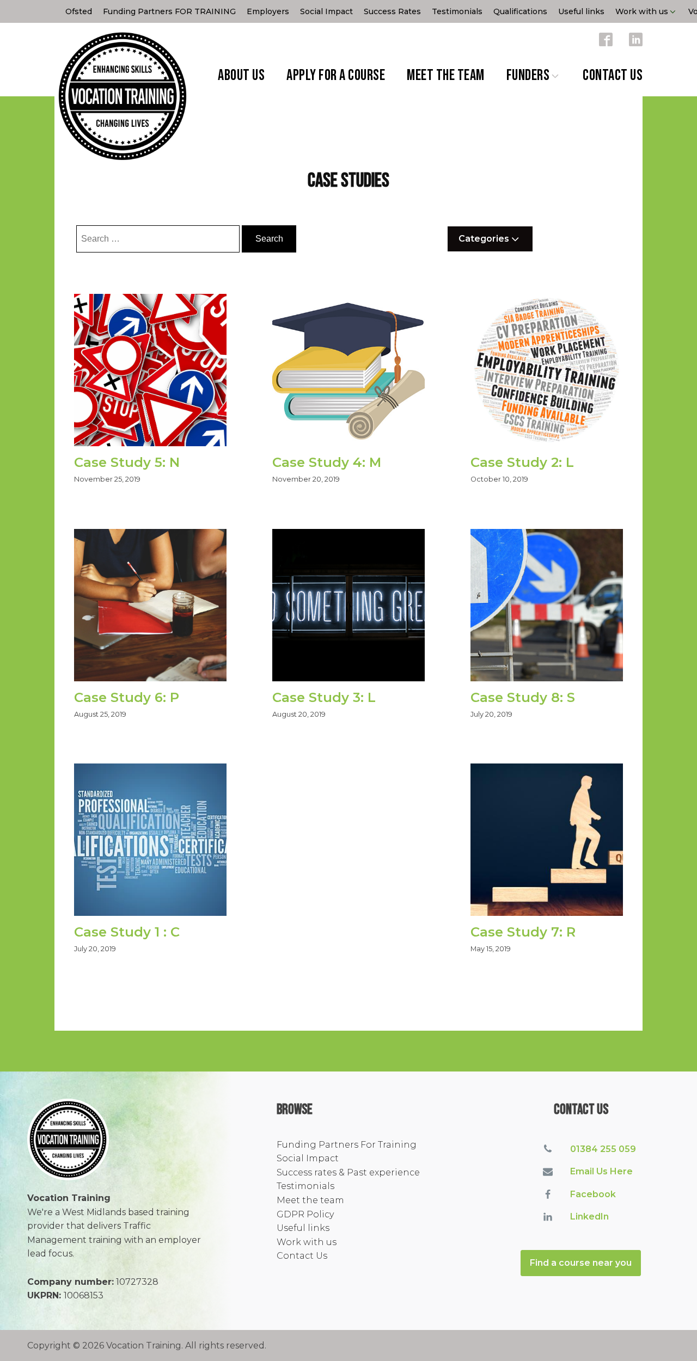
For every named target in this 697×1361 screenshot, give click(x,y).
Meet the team (446, 75)
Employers (268, 11)
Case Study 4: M (326, 462)
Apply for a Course (335, 75)
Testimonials (457, 11)
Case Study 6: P (126, 697)
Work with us (641, 11)
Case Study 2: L (522, 462)
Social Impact (326, 11)
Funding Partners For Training (347, 1145)
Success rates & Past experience (348, 1172)
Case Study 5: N (127, 462)
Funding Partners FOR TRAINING (169, 11)
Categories (483, 238)
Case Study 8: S (522, 697)
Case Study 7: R (523, 932)
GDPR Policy (305, 1214)
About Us (241, 75)
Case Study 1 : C (127, 932)
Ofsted (78, 11)
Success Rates (392, 11)
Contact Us (613, 75)
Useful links (581, 11)
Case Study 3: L (324, 697)
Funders (528, 75)
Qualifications (520, 11)
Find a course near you (581, 1263)
